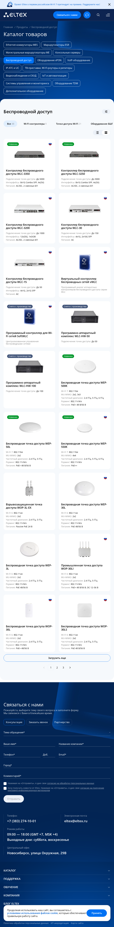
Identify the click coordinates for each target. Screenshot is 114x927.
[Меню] (108, 15)
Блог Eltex (11, 903)
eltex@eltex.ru (75, 821)
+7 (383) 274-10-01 (21, 821)
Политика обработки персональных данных (26, 923)
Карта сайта (77, 923)
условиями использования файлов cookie (32, 913)
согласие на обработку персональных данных (70, 783)
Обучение (11, 887)
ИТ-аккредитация (60, 923)
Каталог (10, 870)
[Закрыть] (109, 5)
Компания (12, 895)
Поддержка (12, 879)
